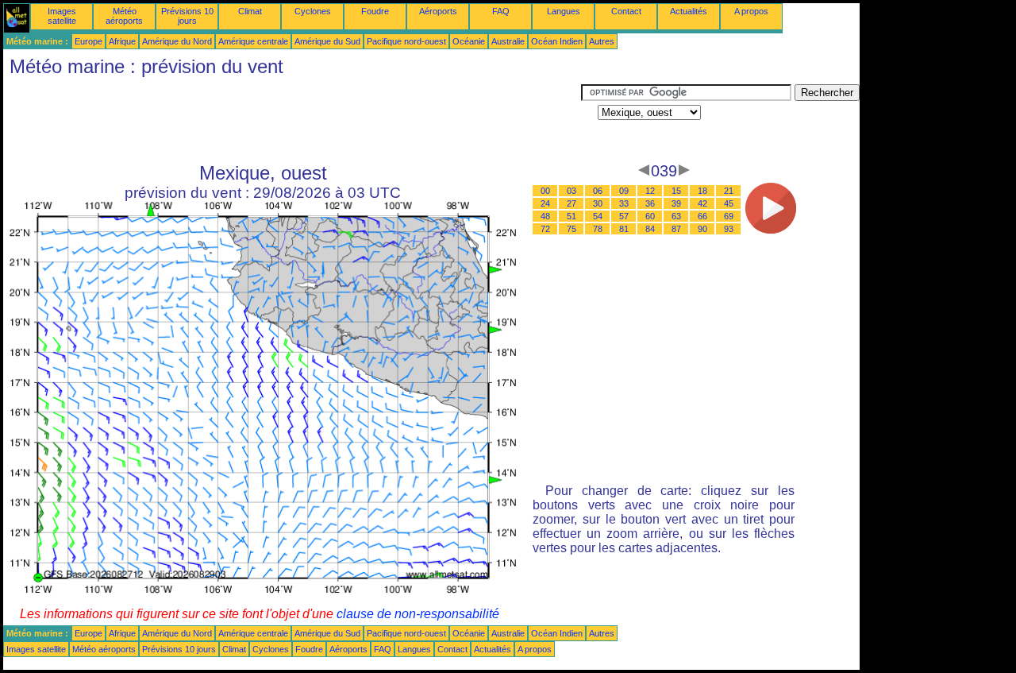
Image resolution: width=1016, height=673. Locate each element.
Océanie (468, 41)
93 (728, 229)
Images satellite (62, 15)
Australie (508, 41)
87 (676, 229)
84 (650, 229)
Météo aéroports (124, 15)
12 (650, 190)
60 (650, 216)
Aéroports (438, 11)
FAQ (501, 11)
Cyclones (312, 11)
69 (728, 216)
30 (597, 203)
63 (676, 216)
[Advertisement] (292, 120)
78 (597, 229)
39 (676, 203)
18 (702, 190)
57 (624, 216)
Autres (601, 41)
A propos (751, 11)
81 (624, 229)
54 (597, 216)
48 (545, 216)
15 (676, 190)
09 (624, 190)
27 (571, 203)
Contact (626, 11)
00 (545, 190)
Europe (88, 41)
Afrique (122, 41)
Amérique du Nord (177, 41)
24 (545, 203)
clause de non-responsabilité (418, 614)
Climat (250, 11)
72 (545, 229)
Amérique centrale (253, 41)
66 (702, 216)
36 (650, 203)
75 (571, 229)
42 (702, 203)
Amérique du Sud (327, 41)
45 (728, 203)
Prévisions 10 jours (187, 15)
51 (571, 216)
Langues (563, 11)
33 (624, 203)
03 (571, 190)
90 (702, 229)
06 (597, 190)
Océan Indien (557, 41)
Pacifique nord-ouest (406, 41)
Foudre (375, 11)
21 (728, 190)
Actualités (688, 11)
